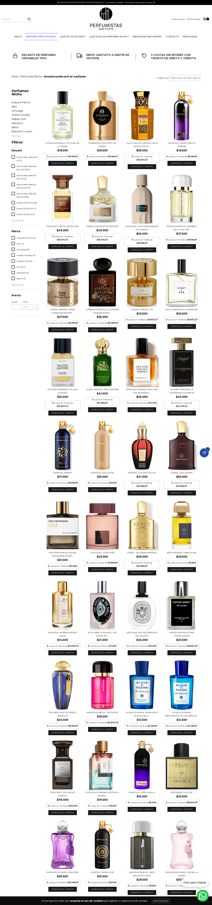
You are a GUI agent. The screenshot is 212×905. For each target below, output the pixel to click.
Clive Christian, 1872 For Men (102, 389)
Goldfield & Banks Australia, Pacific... (102, 794)
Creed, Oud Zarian (181, 472)
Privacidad (190, 36)
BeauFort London (22, 131)
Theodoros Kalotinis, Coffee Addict (181, 634)
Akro (14, 106)
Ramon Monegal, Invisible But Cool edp (182, 228)
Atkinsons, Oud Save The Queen (102, 145)
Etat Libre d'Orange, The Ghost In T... (102, 634)
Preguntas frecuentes (147, 36)
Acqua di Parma (21, 102)
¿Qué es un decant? (72, 36)
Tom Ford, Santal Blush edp (62, 226)
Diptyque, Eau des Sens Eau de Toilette (142, 634)
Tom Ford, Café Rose (102, 552)
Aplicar (36, 307)
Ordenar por (163, 78)
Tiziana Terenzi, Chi (142, 309)
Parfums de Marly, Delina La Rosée (181, 874)
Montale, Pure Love (102, 872)
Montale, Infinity (62, 472)
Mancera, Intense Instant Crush (62, 634)
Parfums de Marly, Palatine (63, 872)
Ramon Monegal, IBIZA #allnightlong (142, 874)
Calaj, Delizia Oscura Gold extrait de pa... (142, 145)
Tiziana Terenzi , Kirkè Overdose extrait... (62, 311)
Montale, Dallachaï (102, 472)
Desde (15, 302)
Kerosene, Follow (181, 792)
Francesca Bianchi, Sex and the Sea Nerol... (142, 391)
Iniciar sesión (193, 19)
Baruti (15, 127)
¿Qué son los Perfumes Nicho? (109, 36)
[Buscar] (29, 19)
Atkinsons (17, 123)
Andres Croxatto (21, 114)
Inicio (18, 36)
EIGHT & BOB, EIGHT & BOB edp (181, 309)
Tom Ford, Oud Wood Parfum (62, 794)
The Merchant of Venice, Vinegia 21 (63, 714)
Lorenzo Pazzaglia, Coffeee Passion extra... (102, 311)
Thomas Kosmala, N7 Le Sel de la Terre (63, 145)
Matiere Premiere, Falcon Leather (63, 391)
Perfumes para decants (41, 36)
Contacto (172, 36)
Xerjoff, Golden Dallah (142, 472)
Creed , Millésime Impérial (142, 552)
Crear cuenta (178, 19)
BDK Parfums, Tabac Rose (181, 552)
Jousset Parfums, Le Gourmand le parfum (181, 391)
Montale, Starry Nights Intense (181, 145)
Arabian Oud (19, 119)
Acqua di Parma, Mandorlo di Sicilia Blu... (142, 714)
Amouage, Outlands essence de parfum (142, 228)
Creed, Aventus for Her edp (102, 226)
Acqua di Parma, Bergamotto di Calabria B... (181, 714)
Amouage (17, 110)
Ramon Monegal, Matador (102, 712)
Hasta (25, 302)
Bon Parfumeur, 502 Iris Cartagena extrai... (62, 554)
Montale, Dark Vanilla (142, 792)
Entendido (161, 901)
